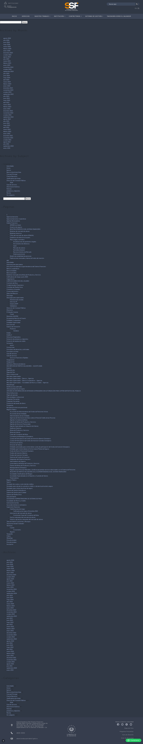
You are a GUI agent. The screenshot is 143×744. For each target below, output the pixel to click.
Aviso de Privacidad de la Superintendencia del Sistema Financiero (26, 266)
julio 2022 (6, 121)
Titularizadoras (14, 478)
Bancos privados (11, 273)
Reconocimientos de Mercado (22, 252)
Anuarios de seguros (16, 227)
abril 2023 (6, 102)
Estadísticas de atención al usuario (20, 237)
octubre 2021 (7, 140)
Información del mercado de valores (21, 513)
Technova (9, 525)
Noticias (9, 189)
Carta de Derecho (127, 734)
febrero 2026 (7, 48)
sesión (12, 345)
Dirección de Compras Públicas (16, 180)
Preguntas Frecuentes (13, 399)
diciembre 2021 (8, 135)
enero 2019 (6, 148)
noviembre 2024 (8, 67)
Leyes (15, 246)
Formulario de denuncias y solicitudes (18, 349)
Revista (9, 193)
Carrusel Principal (12, 174)
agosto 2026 (7, 38)
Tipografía (10, 534)
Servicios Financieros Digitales (19, 358)
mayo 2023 (6, 100)
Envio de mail (11, 324)
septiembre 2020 (8, 146)
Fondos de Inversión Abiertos (18, 453)
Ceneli (12, 314)
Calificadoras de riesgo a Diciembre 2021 (25, 511)
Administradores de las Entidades (19, 416)
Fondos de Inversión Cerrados (19, 455)
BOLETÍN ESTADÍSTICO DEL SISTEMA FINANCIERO (25, 229)
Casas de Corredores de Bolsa (19, 434)
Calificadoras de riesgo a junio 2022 (17, 277)
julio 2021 (6, 144)
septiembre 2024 (8, 71)
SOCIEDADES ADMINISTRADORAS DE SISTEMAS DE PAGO (24, 498)
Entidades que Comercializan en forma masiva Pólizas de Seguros (29, 449)
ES (138, 8)
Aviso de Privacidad (127, 738)
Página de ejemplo (12, 395)
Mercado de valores (19, 248)
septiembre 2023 (8, 94)
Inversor (9, 368)
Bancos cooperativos (13, 268)
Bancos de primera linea (14, 172)
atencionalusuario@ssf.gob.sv (27, 738)
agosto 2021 (7, 142)
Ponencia (13, 329)
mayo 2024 (6, 77)
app (8, 260)
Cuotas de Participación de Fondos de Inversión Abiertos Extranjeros (30, 438)
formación (10, 343)
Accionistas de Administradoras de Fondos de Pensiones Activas (29, 411)
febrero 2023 (7, 106)
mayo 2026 (6, 44)
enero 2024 (6, 86)
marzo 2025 (7, 61)
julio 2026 (6, 40)
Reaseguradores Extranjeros (18, 467)
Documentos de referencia (21, 244)
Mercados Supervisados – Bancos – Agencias (20, 378)
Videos (9, 536)
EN (136, 8)
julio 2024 (6, 73)
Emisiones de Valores (16, 443)
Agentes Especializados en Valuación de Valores (24, 426)
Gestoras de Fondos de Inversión (19, 457)
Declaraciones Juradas (16, 299)
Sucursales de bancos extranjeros (16, 505)
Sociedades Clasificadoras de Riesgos (21, 474)
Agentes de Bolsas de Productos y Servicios (23, 422)
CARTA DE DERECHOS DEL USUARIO (18, 281)
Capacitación (10, 279)
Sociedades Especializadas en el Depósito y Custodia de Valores (29, 476)
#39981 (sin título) (15, 225)
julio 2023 (6, 96)
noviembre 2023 (8, 90)
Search (9, 482)
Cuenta (12, 528)
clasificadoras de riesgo (14, 178)
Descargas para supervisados (15, 297)
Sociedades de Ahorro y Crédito (16, 501)
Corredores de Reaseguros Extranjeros (21, 436)
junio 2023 (6, 98)
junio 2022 (6, 123)
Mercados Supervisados (14, 376)
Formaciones (10, 347)
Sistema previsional (19, 254)
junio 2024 (6, 75)
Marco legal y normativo (17, 239)
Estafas (9, 333)
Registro (12, 532)
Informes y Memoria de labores (16, 364)
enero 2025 (6, 65)
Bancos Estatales (11, 270)
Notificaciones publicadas (14, 387)
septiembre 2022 (8, 117)
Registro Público (11, 409)
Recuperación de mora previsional (17, 407)
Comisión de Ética (12, 283)
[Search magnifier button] (136, 4)
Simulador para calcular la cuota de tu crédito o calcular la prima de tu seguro (30, 486)
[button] (133, 740)
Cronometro (17, 530)
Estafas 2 (9, 335)
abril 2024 (6, 80)
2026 (11, 182)
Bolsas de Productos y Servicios (19, 430)
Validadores (13, 306)
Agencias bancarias (12, 217)
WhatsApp (10, 538)
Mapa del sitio (11, 370)
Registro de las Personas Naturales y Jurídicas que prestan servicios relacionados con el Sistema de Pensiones (42, 469)
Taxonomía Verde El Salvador (119, 16)
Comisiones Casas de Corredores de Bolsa (26, 515)
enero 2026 (6, 50)
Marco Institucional (12, 374)
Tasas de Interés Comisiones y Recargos (18, 521)
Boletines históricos (16, 233)
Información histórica (13, 187)
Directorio (10, 310)
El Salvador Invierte (12, 312)
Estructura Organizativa (13, 337)
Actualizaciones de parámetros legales (24, 241)
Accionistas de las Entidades (18, 413)
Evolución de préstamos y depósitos (17, 339)
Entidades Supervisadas (13, 322)
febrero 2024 (7, 84)
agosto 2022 (7, 119)
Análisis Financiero (12, 223)
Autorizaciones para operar (15, 264)
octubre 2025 (7, 55)
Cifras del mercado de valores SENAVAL (22, 235)
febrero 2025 (7, 63)
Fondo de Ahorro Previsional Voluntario (22, 451)
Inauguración (10, 360)
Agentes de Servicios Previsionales (20, 424)
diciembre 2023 (8, 88)
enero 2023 (6, 109)
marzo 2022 (7, 129)
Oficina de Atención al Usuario (16, 389)
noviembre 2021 (8, 138)
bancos (9, 170)
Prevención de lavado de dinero (16, 403)
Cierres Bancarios (12, 176)
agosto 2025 (7, 57)
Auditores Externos (15, 428)
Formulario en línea (12, 351)
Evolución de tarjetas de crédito (16, 341)
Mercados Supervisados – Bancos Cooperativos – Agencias (24, 380)
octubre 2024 (7, 69)
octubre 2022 (7, 115)
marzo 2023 (7, 104)
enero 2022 (6, 133)
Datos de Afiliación (12, 293)
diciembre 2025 (8, 53)
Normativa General (19, 250)
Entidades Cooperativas (14, 320)
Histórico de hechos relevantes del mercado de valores (26, 519)
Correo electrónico (12, 291)
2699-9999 (21, 733)
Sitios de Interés (11, 496)
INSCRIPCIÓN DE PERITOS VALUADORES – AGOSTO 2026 (24, 366)
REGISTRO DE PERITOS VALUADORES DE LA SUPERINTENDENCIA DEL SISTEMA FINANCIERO (38, 472)
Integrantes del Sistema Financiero (20, 459)
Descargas (10, 295)
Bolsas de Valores (15, 432)
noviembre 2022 (8, 113)
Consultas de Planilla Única (15, 287)
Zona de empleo (11, 540)
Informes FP (13, 302)
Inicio (14, 16)
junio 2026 (6, 42)
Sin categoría (10, 195)
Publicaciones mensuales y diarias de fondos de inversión (27, 258)
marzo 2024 (7, 82)
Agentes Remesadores (13, 221)
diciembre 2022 (8, 111)
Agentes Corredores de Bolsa (18, 420)
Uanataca (16, 331)
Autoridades (10, 166)
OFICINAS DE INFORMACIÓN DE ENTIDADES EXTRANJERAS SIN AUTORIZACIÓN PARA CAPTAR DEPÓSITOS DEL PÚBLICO (44, 391)
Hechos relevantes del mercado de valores (22, 517)
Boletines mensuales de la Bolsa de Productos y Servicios (24, 275)
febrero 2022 (7, 131)
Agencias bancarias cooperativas (16, 219)
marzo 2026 (7, 46)
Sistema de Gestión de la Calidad (16, 492)
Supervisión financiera (13, 507)
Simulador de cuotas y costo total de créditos (20, 484)
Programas (10, 405)
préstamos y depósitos (13, 191)
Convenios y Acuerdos (13, 289)
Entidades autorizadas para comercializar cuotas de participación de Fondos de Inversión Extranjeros (40, 447)
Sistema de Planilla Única (14, 494)
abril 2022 (6, 127)
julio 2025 (6, 59)
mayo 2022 (6, 125)
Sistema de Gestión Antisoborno (16, 490)
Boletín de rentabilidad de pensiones (20, 256)
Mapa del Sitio (11, 372)
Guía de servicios (12, 184)
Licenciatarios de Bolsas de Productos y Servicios (24, 463)
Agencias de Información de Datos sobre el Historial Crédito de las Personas (32, 418)
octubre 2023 (7, 92)
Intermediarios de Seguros (18, 461)
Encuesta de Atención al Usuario (16, 318)
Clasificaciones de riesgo (17, 509)
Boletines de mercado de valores (20, 231)
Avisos (8, 168)
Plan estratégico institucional (15, 397)
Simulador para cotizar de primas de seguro (20, 488)
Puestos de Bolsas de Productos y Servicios (23, 465)
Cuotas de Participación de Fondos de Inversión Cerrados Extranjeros (30, 440)
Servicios (26, 16)
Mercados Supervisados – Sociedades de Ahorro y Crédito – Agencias (27, 382)
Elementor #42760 (12, 316)
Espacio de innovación (13, 326)
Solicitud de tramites (13, 503)
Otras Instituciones (12, 393)
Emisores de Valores (16, 445)
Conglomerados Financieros (15, 285)
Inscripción (10, 544)
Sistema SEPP (14, 304)
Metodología (10, 384)
